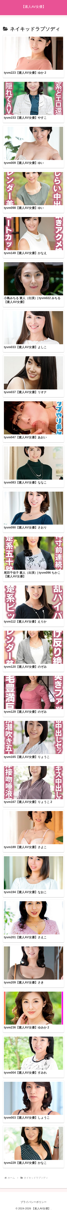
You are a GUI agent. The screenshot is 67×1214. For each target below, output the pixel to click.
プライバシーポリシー (33, 1201)
